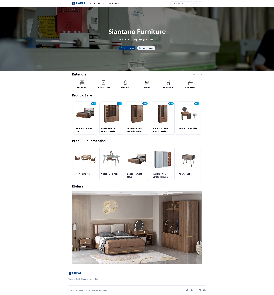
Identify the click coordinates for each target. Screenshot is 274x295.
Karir (97, 279)
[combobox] (198, 3)
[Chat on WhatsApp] (187, 290)
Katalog (101, 3)
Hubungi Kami (87, 279)
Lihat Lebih (196, 74)
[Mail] (204, 290)
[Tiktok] (196, 290)
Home (92, 3)
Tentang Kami (114, 3)
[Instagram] (200, 290)
